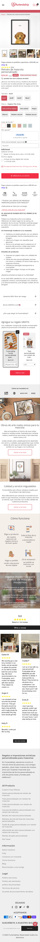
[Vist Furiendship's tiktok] (24, 907)
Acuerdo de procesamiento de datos (17, 892)
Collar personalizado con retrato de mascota (17, 805)
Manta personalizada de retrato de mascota (16, 794)
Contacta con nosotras (11, 857)
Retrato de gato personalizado (15, 836)
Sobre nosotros (8, 850)
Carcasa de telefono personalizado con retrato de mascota (18, 811)
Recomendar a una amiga (13, 867)
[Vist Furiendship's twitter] (20, 907)
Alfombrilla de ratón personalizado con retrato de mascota (18, 831)
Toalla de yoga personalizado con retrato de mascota (19, 826)
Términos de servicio (10, 888)
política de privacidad (11, 885)
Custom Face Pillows (11, 790)
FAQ (4, 853)
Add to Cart (20, 373)
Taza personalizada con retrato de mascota (16, 800)
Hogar (3, 14)
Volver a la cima (20, 452)
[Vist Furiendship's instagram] (16, 907)
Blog (4, 864)
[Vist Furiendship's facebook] (12, 907)
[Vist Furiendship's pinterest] (28, 907)
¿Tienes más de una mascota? (13, 210)
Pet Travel (6, 839)
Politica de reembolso (11, 881)
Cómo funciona (8, 860)
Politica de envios (9, 878)
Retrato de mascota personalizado (16, 815)
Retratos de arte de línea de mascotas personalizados (18, 820)
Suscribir (29, 928)
